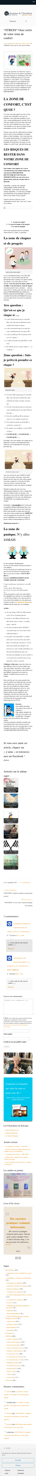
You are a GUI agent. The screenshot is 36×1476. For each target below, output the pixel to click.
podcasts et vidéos (14, 1324)
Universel (11, 1380)
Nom (8, 1034)
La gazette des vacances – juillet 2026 (17, 1154)
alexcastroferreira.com (12, 1130)
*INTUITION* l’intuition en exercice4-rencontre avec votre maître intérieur (17, 1416)
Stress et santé (13, 1371)
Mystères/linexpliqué (15, 1313)
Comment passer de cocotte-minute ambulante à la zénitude (18, 927)
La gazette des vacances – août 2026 (17, 1146)
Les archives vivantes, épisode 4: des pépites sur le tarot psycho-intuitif (16, 1394)
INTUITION (12, 1270)
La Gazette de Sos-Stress (16, 1356)
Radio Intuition (13, 1327)
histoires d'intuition (15, 1289)
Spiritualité (12, 1330)
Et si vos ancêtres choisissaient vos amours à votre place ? (17, 1163)
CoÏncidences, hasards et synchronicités (18, 1279)
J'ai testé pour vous (15, 1354)
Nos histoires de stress (16, 1365)
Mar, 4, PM (19, 974)
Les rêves (12, 1302)
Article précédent (10, 890)
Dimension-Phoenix (12, 1133)
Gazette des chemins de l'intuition (19, 1286)
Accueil (6, 43)
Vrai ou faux (12, 1377)
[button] (18, 1244)
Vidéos (11, 1374)
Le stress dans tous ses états (17, 1359)
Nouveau (10, 1333)
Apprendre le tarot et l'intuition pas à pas (18, 1274)
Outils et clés (13, 1321)
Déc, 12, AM (20, 935)
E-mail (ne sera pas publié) (15, 1042)
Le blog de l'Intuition (12, 1136)
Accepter (18, 1460)
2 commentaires (25, 882)
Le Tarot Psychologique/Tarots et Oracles (19, 1296)
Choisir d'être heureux (24, 43)
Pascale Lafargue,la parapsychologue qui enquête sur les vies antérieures (17, 1150)
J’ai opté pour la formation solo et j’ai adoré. (18, 1222)
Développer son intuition (16, 1283)
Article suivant (26, 899)
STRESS (12, 43)
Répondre (11, 949)
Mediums (12, 1310)
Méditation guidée (14, 1362)
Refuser (18, 1465)
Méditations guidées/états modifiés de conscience (18, 1306)
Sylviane (9, 1391)
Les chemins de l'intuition (18, 12)
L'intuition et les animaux (16, 1292)
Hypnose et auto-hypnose (16, 1351)
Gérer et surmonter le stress (17, 1348)
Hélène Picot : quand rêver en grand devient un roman (15, 1158)
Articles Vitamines (14, 1339)
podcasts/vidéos (14, 1368)
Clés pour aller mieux (16, 1345)
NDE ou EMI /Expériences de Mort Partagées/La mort (17, 1317)
